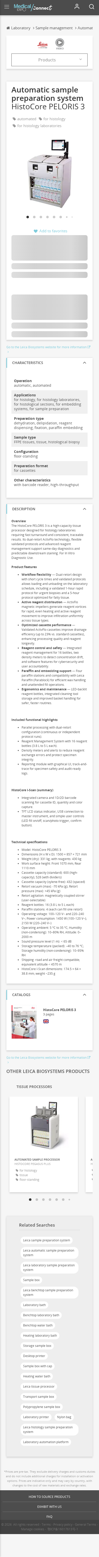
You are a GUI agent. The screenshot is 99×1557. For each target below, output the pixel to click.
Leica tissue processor (39, 1386)
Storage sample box (37, 1346)
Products (47, 60)
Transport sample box (38, 1396)
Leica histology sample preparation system (48, 1429)
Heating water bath (36, 1376)
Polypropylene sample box (41, 1407)
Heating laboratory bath (40, 1335)
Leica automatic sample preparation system (48, 1252)
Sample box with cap (37, 1366)
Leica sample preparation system (46, 1240)
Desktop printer (34, 1356)
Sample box (31, 1280)
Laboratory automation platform (46, 1442)
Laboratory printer (36, 1417)
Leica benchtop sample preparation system (48, 1292)
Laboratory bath (34, 1305)
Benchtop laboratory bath (41, 1315)
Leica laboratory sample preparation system (49, 1267)
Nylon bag (64, 1417)
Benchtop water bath (38, 1325)
